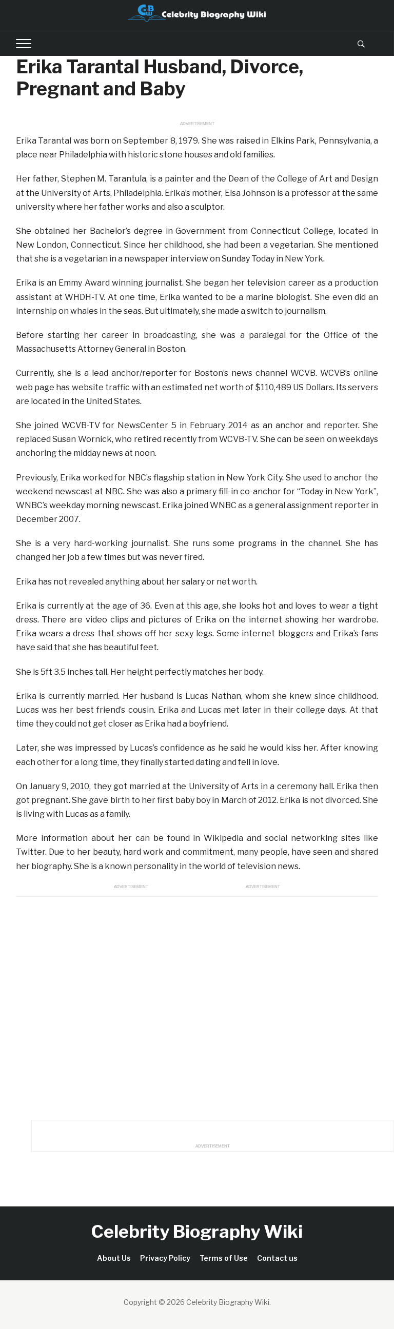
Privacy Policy (165, 1258)
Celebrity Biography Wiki (197, 1231)
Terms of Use (224, 1258)
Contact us (277, 1258)
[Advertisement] (197, 1005)
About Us (114, 1258)
